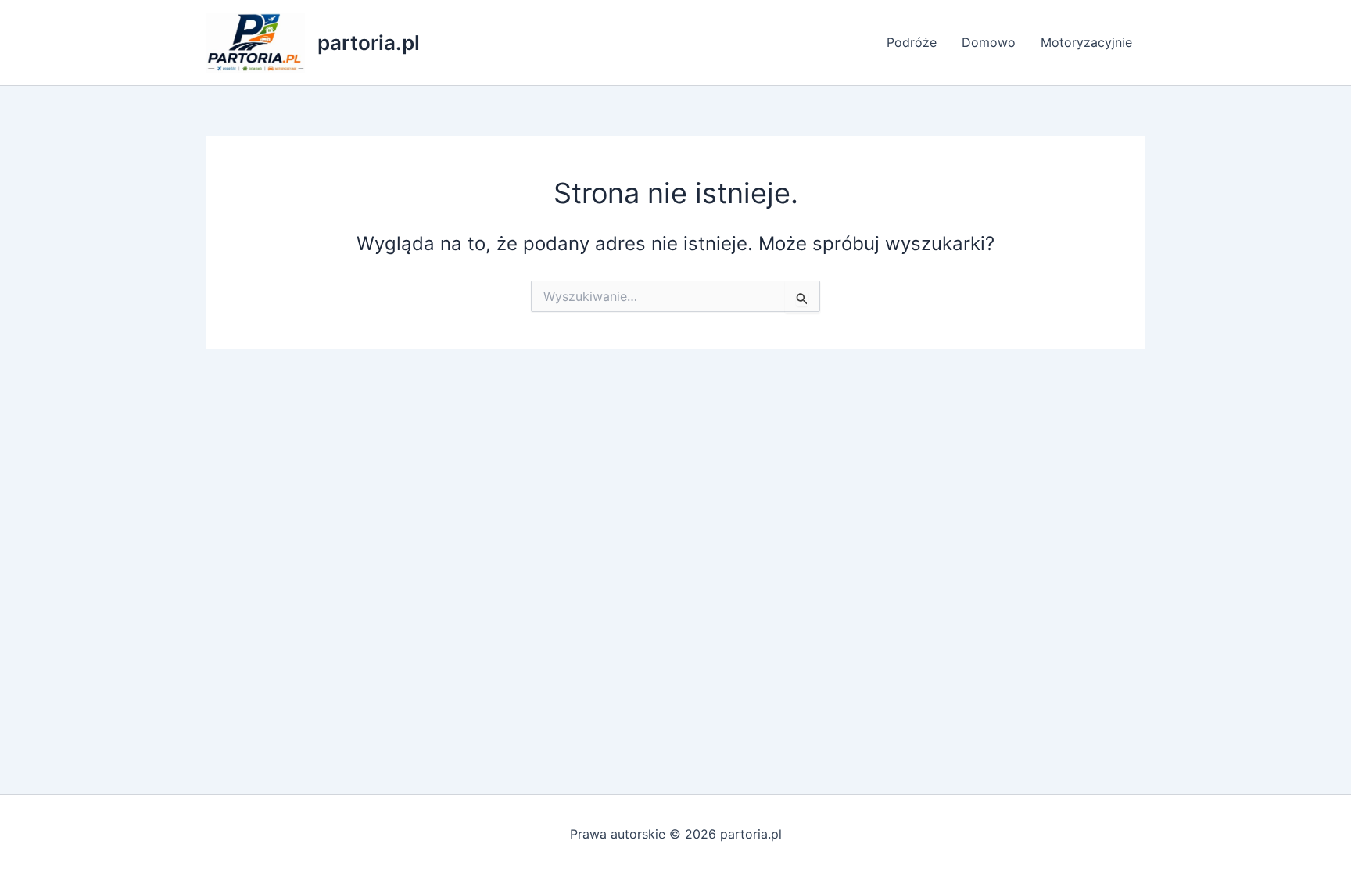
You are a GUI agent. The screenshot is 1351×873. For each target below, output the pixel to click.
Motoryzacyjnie (1086, 42)
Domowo (989, 42)
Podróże (912, 42)
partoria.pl (368, 42)
